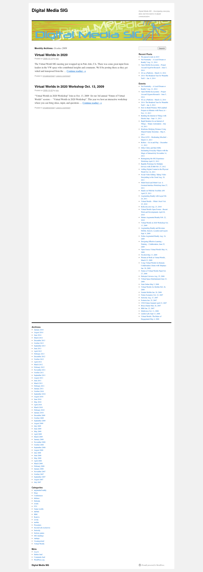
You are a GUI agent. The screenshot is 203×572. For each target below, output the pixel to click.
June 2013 (37, 348)
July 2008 (37, 452)
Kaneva (36, 517)
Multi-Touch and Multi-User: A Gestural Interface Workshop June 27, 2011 (154, 185)
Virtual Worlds (39, 543)
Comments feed (39, 557)
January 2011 (39, 388)
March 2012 (38, 364)
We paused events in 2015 (150, 57)
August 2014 (38, 332)
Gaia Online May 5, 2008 (150, 284)
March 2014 (38, 337)
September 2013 (39, 345)
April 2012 (38, 362)
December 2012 (39, 356)
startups (37, 538)
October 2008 (39, 444)
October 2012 (39, 359)
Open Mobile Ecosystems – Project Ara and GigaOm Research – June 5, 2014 (154, 67)
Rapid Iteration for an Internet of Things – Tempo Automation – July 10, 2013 (153, 124)
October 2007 (39, 474)
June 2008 (37, 455)
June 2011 (37, 380)
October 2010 (39, 391)
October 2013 (39, 343)
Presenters (37, 525)
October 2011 (39, 372)
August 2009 (38, 423)
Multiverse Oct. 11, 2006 (150, 311)
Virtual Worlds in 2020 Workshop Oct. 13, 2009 (69, 86)
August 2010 (38, 396)
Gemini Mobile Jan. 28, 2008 (151, 292)
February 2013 (39, 354)
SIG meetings (39, 535)
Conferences (38, 495)
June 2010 (37, 399)
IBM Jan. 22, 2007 (147, 308)
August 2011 (38, 378)
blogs (36, 493)
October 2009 (39, 418)
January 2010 (39, 412)
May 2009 (37, 431)
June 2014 (37, 335)
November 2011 (39, 370)
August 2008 (38, 450)
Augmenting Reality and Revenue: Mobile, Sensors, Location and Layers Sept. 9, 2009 (154, 231)
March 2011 (38, 383)
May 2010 (37, 402)
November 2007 (39, 471)
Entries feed (38, 554)
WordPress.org (39, 559)
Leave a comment (63, 76)
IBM (35, 514)
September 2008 (39, 447)
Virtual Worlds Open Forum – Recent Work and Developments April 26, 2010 (154, 212)
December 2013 (39, 340)
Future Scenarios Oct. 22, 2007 (152, 295)
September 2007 (39, 477)
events (36, 503)
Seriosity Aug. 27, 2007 (149, 297)
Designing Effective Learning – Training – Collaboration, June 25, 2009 (153, 244)
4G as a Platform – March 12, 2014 (153, 73)
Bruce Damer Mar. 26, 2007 (151, 305)
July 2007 (37, 482)
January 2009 (39, 439)
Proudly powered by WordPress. (153, 565)
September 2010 (39, 394)
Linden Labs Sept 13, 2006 (150, 313)
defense (36, 498)
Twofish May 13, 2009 (149, 255)
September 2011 (39, 375)
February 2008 (39, 466)
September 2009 (39, 420)
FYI (35, 506)
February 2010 (39, 410)
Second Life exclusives (42, 527)
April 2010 (38, 404)
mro (57, 58)
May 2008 (37, 458)
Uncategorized (49, 76)
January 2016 (39, 329)
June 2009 (37, 428)
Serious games (39, 533)
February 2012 (39, 367)
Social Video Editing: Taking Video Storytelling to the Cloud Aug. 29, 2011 (153, 177)
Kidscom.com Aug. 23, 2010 (151, 206)
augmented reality (40, 490)
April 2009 (38, 434)
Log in (36, 551)
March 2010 (38, 407)
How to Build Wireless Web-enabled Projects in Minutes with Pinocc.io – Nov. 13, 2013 (154, 110)
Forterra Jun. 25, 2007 (149, 300)
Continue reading (76, 71)
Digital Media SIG (50, 10)
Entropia (37, 501)
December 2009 (39, 415)
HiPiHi (36, 511)
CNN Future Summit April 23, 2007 (154, 303)
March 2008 (38, 463)
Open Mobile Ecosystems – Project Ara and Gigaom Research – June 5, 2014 (153, 94)
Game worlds (39, 509)
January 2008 (39, 469)
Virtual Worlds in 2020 (51, 54)
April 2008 (38, 461)
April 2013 (38, 351)
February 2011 (39, 386)
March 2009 (38, 436)
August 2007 (38, 479)
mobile (36, 522)
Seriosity (37, 530)
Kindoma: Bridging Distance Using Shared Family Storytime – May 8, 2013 (153, 132)
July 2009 (37, 426)
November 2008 (39, 442)
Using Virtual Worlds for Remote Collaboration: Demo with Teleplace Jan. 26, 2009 (153, 265)
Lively (36, 519)
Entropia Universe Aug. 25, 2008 (153, 276)
